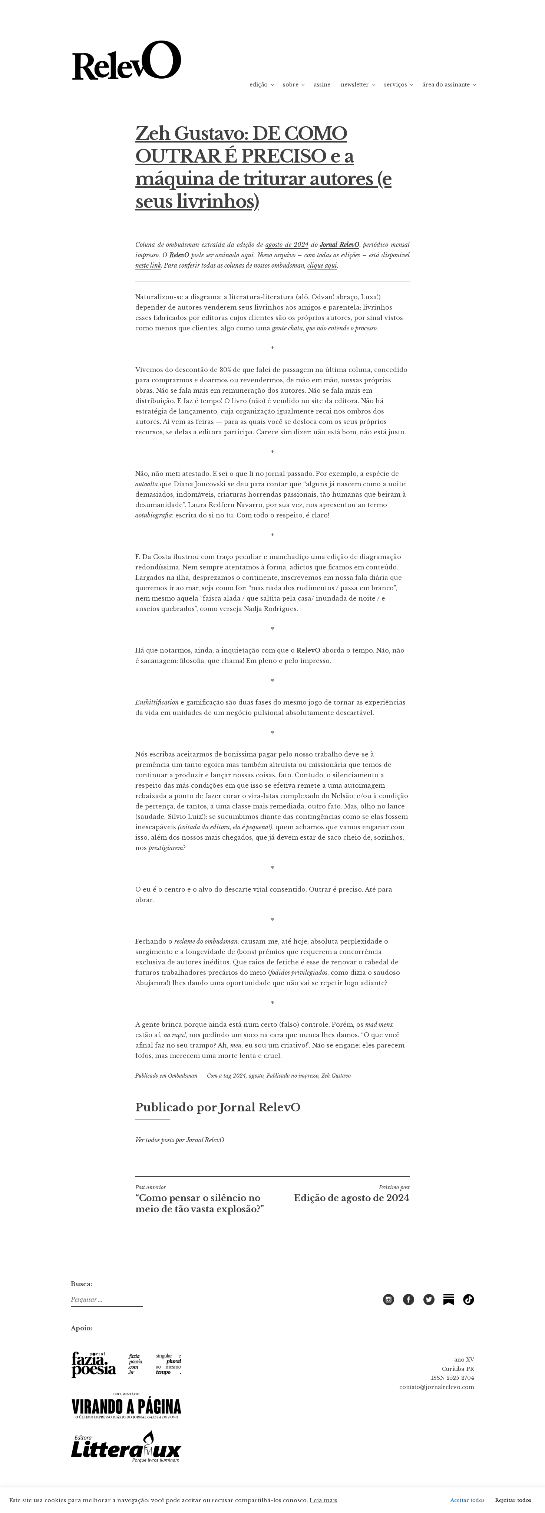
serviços (395, 84)
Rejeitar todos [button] (513, 1500)
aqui (247, 255)
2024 (239, 1075)
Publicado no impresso (292, 1075)
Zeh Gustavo (336, 1075)
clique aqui (322, 265)
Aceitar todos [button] (467, 1500)
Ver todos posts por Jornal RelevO (179, 1140)
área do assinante (446, 84)
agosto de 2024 (286, 244)
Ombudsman (183, 1075)
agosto (256, 1075)
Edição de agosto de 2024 (352, 1193)
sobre (290, 84)
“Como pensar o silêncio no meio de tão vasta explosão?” (199, 1199)
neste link (148, 265)
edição (259, 84)
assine (322, 84)
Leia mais (323, 1500)
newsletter (355, 84)
